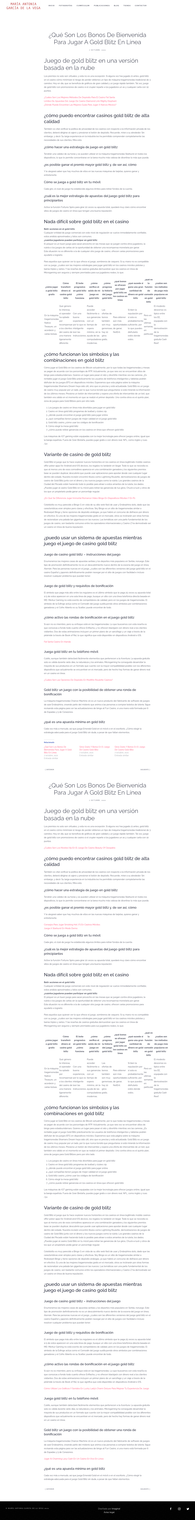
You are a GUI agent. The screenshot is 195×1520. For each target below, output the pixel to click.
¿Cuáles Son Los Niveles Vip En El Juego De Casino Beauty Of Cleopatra (79, 848)
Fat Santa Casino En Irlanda (57, 641)
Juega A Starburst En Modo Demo (61, 928)
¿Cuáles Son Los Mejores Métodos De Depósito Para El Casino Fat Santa (79, 97)
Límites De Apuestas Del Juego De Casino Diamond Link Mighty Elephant (80, 101)
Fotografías (65, 6)
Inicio (51, 6)
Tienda (127, 6)
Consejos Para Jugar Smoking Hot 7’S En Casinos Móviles (72, 924)
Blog (116, 6)
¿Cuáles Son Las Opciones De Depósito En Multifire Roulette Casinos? (78, 680)
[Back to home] (24, 5)
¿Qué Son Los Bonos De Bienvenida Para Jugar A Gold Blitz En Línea (58, 750)
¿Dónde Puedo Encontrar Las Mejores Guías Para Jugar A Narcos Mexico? (80, 105)
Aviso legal (109, 1512)
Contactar (140, 6)
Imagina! (116, 1508)
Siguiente (144, 770)
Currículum (83, 6)
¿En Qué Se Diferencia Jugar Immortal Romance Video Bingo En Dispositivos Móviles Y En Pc (89, 498)
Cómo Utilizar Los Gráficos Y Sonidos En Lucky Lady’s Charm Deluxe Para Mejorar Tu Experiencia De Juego (96, 1388)
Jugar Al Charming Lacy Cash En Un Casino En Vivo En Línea (73, 1458)
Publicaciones (102, 6)
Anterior (50, 770)
